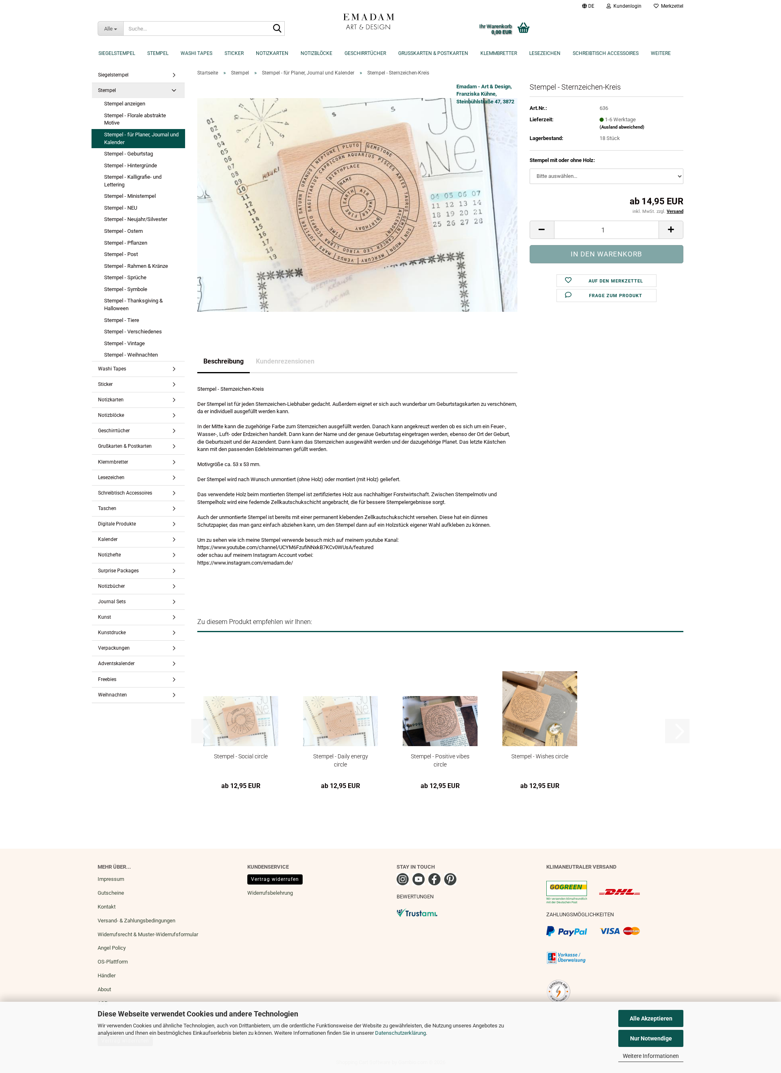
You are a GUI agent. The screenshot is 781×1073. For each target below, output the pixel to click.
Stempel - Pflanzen (125, 243)
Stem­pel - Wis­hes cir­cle (539, 756)
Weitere (661, 53)
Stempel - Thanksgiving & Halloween (133, 304)
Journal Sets (112, 601)
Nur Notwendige (651, 1038)
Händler (107, 975)
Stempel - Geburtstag (128, 154)
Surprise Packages (118, 571)
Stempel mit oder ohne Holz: (562, 160)
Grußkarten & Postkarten (433, 53)
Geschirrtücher (365, 53)
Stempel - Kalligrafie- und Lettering (132, 181)
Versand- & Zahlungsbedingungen (136, 921)
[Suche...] (277, 29)
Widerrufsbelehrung (270, 893)
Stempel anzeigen (124, 104)
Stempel (157, 53)
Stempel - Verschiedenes (133, 331)
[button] (588, 6)
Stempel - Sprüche (125, 277)
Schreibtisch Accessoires (606, 53)
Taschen (107, 508)
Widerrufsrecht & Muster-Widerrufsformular (148, 934)
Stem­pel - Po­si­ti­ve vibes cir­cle (440, 760)
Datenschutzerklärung (400, 1033)
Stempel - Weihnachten (131, 355)
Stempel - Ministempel (130, 196)
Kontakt (107, 907)
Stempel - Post (121, 254)
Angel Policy (112, 948)
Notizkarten (272, 53)
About (104, 989)
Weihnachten (112, 695)
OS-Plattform (113, 962)
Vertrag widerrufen (275, 879)
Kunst (104, 617)
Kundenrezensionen (285, 361)
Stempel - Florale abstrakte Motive (135, 119)
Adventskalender (116, 663)
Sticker (234, 53)
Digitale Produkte (117, 524)
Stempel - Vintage (124, 343)
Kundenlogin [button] (626, 6)
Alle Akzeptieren (651, 1018)
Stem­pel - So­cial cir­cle (241, 756)
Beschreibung (223, 361)
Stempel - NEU (120, 208)
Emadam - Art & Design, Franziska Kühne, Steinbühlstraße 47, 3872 (485, 94)
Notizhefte (109, 555)
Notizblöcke (316, 53)
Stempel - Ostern (123, 231)
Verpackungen (114, 648)
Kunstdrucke (112, 632)
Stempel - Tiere (121, 320)
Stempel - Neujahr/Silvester (135, 219)
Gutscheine (111, 893)
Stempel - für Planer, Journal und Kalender (141, 138)
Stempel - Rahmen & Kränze (136, 266)
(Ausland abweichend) (622, 127)
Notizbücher (111, 586)
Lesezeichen (545, 53)
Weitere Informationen (651, 1056)
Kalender (108, 539)
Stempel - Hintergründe (130, 165)
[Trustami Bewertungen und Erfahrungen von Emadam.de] (417, 912)
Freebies (107, 679)
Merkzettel (671, 6)
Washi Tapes (196, 53)
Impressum (111, 879)
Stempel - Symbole (125, 289)
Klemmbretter (498, 53)
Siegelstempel (116, 53)
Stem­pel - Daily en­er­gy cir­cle (340, 760)
